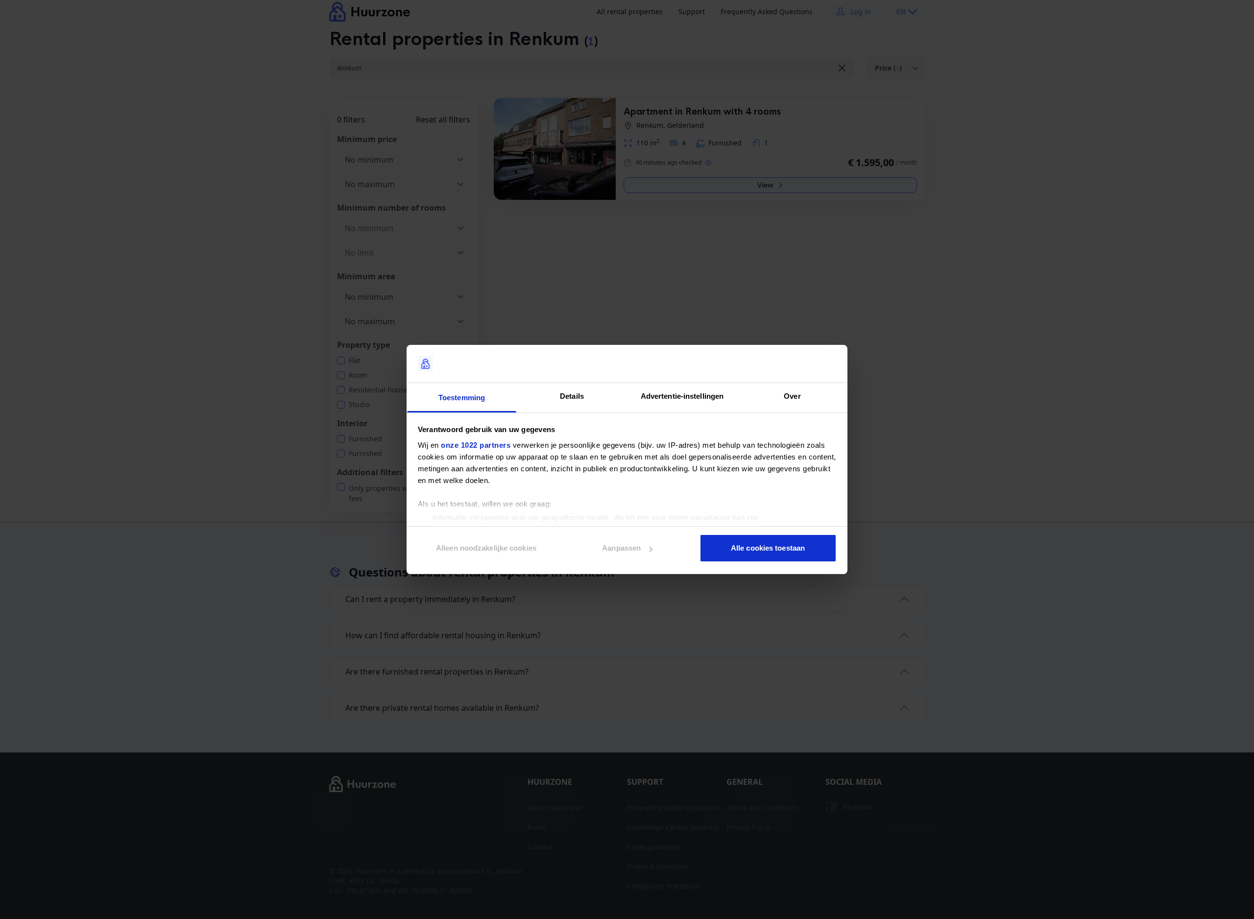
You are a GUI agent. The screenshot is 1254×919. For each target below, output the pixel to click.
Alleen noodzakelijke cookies (486, 548)
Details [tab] (572, 396)
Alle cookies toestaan (768, 548)
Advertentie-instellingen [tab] (682, 396)
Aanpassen (621, 548)
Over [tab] (792, 396)
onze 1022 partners (475, 445)
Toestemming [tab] (461, 397)
